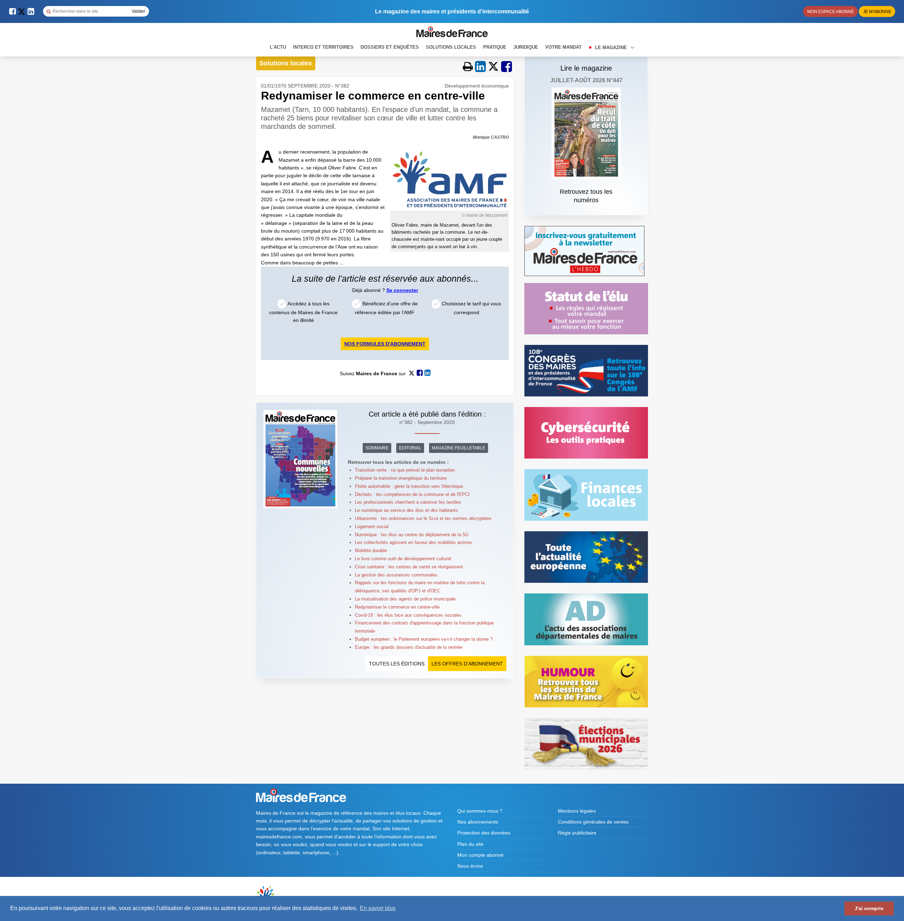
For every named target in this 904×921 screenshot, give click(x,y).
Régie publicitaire (577, 833)
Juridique (525, 47)
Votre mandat (563, 47)
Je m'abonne (877, 11)
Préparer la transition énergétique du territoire (401, 478)
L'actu (278, 47)
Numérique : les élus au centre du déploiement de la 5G (413, 534)
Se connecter (402, 290)
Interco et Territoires (323, 47)
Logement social (371, 526)
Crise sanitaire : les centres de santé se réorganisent (409, 566)
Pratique (494, 47)
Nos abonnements (477, 822)
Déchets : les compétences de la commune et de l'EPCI (412, 494)
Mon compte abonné (480, 855)
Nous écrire (470, 866)
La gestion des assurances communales (396, 575)
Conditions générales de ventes (593, 822)
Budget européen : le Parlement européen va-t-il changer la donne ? (424, 639)
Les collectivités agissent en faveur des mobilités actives (413, 542)
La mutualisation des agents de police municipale (405, 599)
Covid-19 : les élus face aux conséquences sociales (408, 615)
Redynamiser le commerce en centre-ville (397, 607)
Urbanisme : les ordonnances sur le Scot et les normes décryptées (423, 518)
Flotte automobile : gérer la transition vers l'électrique (409, 486)
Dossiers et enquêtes (390, 47)
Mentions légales (577, 811)
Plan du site (470, 844)
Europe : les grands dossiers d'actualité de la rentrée (408, 647)
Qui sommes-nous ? (479, 811)
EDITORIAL (410, 447)
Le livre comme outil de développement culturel (403, 558)
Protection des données (483, 833)
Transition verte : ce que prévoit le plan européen (405, 470)
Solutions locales (451, 47)
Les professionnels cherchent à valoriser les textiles (408, 502)
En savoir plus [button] (378, 908)
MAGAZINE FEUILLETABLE (458, 447)
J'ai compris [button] (869, 908)
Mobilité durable (371, 550)
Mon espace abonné (830, 11)
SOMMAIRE (376, 447)
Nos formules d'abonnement (385, 344)
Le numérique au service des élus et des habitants (406, 510)
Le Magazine (611, 47)
